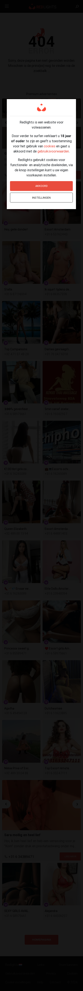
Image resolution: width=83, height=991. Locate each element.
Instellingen (41, 197)
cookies (49, 146)
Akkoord (41, 186)
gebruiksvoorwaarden (53, 151)
